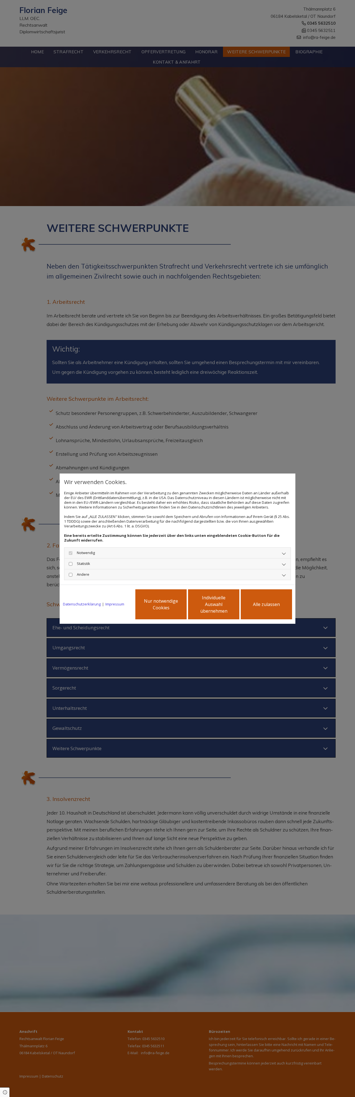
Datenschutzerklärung (82, 604)
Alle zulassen (266, 604)
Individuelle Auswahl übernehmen (213, 604)
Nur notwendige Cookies (161, 604)
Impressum (114, 604)
